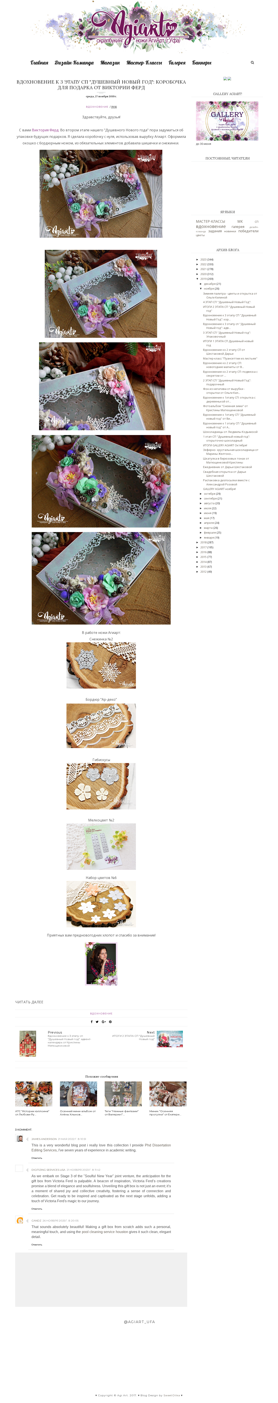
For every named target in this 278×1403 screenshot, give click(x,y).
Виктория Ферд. (45, 130)
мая (207, 518)
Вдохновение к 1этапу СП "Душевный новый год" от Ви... (229, 416)
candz (36, 1220)
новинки (230, 231)
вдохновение (97, 106)
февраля (210, 532)
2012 (203, 572)
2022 (203, 264)
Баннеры (201, 62)
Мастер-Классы (144, 62)
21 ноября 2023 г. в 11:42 (83, 1169)
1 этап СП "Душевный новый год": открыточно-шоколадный (226, 438)
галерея (238, 226)
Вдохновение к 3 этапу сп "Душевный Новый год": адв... (229, 326)
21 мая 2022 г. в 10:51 (72, 1139)
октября (210, 494)
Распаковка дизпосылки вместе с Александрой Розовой (226, 482)
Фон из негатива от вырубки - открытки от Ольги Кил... (224, 391)
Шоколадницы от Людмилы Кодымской (230, 432)
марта (208, 528)
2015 (203, 557)
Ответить (36, 1158)
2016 (203, 552)
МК (240, 221)
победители (248, 231)
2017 (203, 547)
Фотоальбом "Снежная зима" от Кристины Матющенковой (225, 408)
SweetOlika (172, 1395)
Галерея (177, 62)
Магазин (110, 62)
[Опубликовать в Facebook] (91, 1022)
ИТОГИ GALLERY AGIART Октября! (225, 445)
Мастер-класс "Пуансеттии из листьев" (230, 358)
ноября (209, 288)
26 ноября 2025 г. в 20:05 (60, 1220)
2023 (203, 259)
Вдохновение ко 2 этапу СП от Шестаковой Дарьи (224, 352)
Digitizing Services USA (48, 1169)
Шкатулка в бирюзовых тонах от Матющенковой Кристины (226, 460)
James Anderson (44, 1139)
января (209, 537)
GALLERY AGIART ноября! (219, 489)
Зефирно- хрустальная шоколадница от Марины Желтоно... (230, 452)
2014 (203, 562)
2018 (203, 542)
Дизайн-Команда (74, 62)
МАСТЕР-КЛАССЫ (210, 221)
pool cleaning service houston (105, 1232)
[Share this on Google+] (104, 1022)
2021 (203, 269)
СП (256, 222)
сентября (210, 498)
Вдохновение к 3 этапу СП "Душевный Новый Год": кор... (229, 317)
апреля (209, 523)
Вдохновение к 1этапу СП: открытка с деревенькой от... (229, 399)
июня (208, 513)
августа (209, 503)
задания (215, 231)
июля (208, 508)
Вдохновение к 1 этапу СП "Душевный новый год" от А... (229, 425)
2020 (203, 274)
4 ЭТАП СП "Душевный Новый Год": (227, 302)
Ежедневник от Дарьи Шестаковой (227, 467)
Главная (39, 62)
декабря (210, 284)
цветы (200, 235)
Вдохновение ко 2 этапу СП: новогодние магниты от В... (223, 365)
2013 (203, 567)
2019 (203, 279)
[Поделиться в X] (97, 1022)
